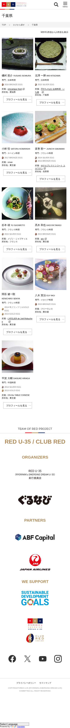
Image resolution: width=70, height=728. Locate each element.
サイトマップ (45, 683)
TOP (4, 25)
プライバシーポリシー (26, 683)
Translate (21, 726)
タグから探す (19, 25)
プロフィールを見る (16, 99)
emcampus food (15, 89)
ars (42, 239)
